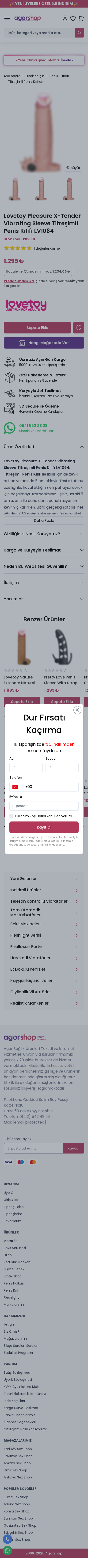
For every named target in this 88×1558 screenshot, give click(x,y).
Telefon (15, 777)
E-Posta (15, 796)
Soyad (51, 758)
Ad (11, 758)
